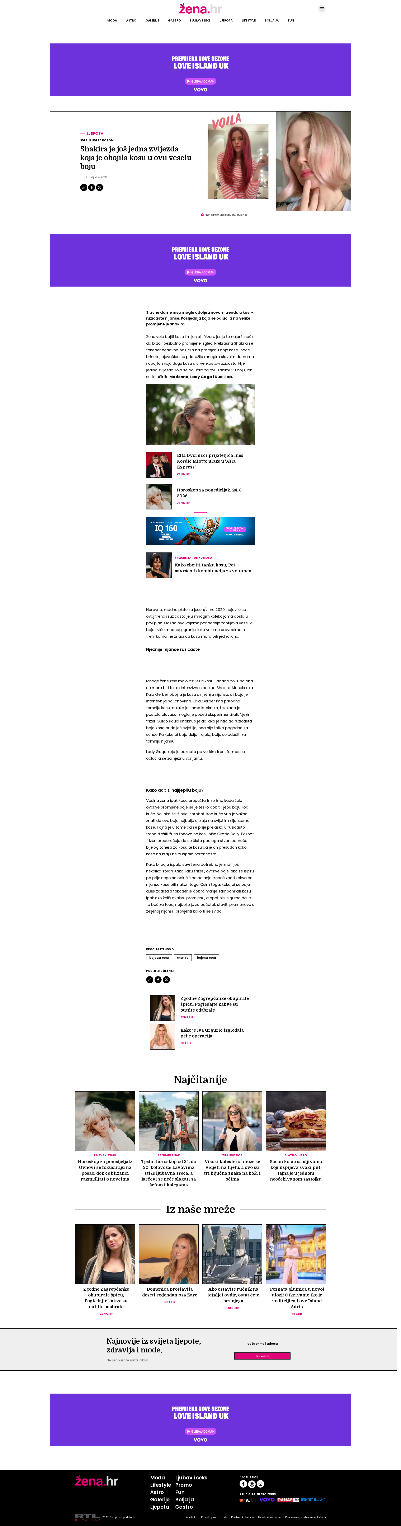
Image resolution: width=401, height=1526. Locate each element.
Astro (131, 20)
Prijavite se (262, 1356)
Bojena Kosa (206, 958)
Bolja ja (272, 20)
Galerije (152, 20)
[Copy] (84, 190)
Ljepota (226, 20)
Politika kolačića (242, 1517)
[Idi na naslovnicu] (200, 13)
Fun (291, 20)
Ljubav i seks (200, 20)
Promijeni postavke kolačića (305, 1517)
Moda (112, 20)
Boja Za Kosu (159, 958)
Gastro (174, 20)
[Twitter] (99, 190)
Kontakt (191, 1517)
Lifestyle (249, 20)
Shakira (183, 958)
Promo (183, 1485)
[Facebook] (92, 190)
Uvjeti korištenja (269, 1517)
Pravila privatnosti (214, 1517)
